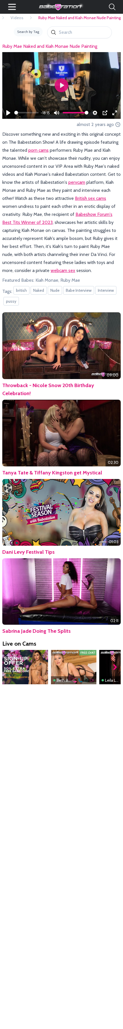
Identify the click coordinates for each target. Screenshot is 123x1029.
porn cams (38, 150)
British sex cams (90, 198)
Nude (54, 290)
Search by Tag (28, 31)
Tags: (7, 291)
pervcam (76, 182)
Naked (38, 290)
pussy (11, 301)
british (21, 290)
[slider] (26, 112)
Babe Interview (79, 290)
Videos (17, 17)
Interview (106, 290)
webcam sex (63, 270)
